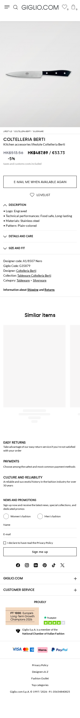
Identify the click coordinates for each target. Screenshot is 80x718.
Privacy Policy (45, 542)
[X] (62, 565)
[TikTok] (53, 565)
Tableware (23, 280)
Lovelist (43, 195)
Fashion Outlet (40, 678)
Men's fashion (52, 516)
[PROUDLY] (22, 616)
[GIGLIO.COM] (40, 7)
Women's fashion (20, 516)
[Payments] (40, 649)
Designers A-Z (40, 671)
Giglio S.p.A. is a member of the (43, 631)
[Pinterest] (44, 565)
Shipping (32, 289)
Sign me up (40, 552)
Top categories (40, 685)
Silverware (39, 280)
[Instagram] (26, 565)
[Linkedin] (35, 565)
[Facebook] (18, 565)
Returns (49, 289)
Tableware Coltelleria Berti (34, 275)
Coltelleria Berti (24, 139)
